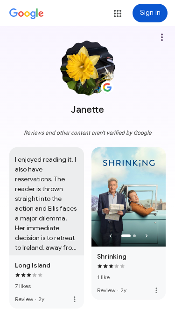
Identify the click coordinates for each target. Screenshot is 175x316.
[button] (117, 13)
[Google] (26, 14)
